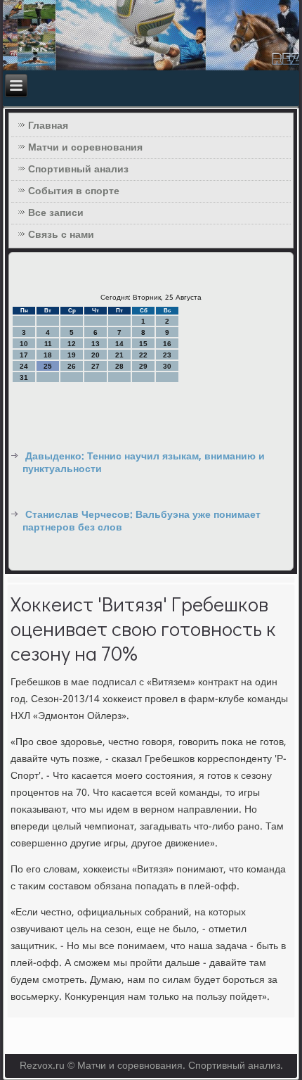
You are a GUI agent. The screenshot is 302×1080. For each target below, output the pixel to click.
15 (143, 344)
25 (48, 366)
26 (71, 366)
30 (167, 366)
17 (24, 355)
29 (143, 366)
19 (71, 355)
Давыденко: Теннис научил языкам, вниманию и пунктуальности (143, 463)
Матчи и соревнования (85, 147)
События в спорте (73, 191)
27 (95, 366)
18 (48, 355)
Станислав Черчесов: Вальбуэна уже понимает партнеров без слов (141, 521)
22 (143, 355)
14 (119, 344)
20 (95, 355)
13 (95, 344)
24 (24, 366)
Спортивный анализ (78, 169)
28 (119, 366)
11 (48, 344)
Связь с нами (61, 235)
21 (119, 355)
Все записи (56, 213)
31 (24, 377)
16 (167, 344)
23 (167, 355)
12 (71, 344)
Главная (48, 125)
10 (24, 344)
